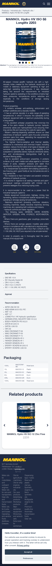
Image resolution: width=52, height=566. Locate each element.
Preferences (28, 558)
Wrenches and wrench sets (17, 516)
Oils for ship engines (17, 484)
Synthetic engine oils (29, 489)
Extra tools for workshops (17, 523)
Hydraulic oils (28, 11)
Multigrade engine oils (29, 501)
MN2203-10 (20, 369)
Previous (6, 425)
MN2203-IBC (20, 381)
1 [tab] (20, 63)
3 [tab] (26, 63)
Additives (5, 521)
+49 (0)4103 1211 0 (20, 471)
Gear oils (28, 519)
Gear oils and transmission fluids (6, 500)
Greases (5, 524)
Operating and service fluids (6, 516)
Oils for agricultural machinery (17, 478)
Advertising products (17, 498)
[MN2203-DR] (26, 45)
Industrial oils (16, 11)
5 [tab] (32, 63)
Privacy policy (23, 545)
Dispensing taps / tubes (29, 477)
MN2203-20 (20, 372)
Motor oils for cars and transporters (6, 492)
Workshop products (17, 503)
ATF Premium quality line (29, 507)
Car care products (16, 494)
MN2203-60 (20, 375)
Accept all (28, 552)
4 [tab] (29, 63)
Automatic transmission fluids (29, 514)
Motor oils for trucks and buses (6, 509)
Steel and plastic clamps (28, 483)
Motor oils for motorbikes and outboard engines (6, 481)
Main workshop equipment (17, 509)
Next (45, 425)
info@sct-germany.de (19, 468)
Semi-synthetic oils (28, 495)
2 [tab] (23, 63)
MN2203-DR (20, 378)
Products (5, 11)
